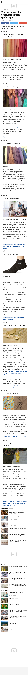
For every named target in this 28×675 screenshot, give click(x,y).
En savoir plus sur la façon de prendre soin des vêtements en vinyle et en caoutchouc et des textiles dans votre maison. (15, 503)
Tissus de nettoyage (5, 9)
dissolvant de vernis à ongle (11, 127)
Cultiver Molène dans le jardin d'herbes (18, 566)
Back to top (14, 668)
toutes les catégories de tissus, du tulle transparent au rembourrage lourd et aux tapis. (15, 373)
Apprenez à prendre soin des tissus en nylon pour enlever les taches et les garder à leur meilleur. (14, 246)
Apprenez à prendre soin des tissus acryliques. (15, 192)
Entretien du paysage (14, 598)
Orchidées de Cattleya (14, 604)
